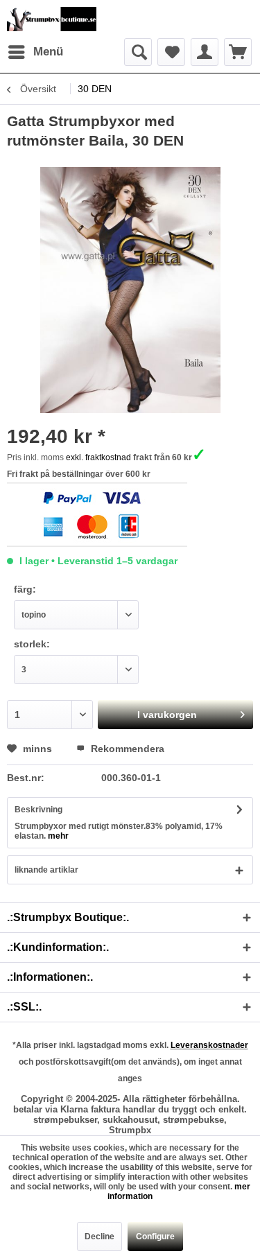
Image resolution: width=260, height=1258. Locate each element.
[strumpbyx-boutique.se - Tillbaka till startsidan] (51, 19)
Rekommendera (126, 748)
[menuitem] (35, 52)
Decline (99, 1236)
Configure (155, 1236)
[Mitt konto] (204, 52)
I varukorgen (167, 714)
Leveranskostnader (209, 1045)
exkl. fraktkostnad (98, 457)
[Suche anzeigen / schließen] (138, 52)
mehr (57, 836)
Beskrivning (38, 809)
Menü (48, 51)
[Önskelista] (171, 52)
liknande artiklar (46, 870)
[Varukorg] (238, 52)
